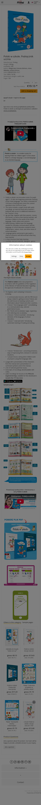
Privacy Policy (28, 252)
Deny (21, 256)
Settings (14, 256)
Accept (28, 256)
